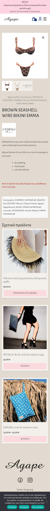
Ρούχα (26, 203)
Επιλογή (25, 366)
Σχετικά (13, 11)
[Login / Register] (40, 19)
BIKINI (19, 207)
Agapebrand (9, 207)
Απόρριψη (24, 507)
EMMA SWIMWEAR (32, 207)
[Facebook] (20, 482)
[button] (43, 37)
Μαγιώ (26, 100)
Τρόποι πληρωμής (25, 490)
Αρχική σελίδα (14, 97)
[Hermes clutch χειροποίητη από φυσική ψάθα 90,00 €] (25, 251)
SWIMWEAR (30, 200)
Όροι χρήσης (37, 507)
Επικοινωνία (23, 11)
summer (7, 210)
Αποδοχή (12, 507)
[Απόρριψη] (46, 501)
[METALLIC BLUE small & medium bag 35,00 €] (25, 327)
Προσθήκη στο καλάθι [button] (25, 293)
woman (28, 210)
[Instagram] (30, 482)
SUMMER (18, 100)
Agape (41, 203)
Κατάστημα (35, 11)
